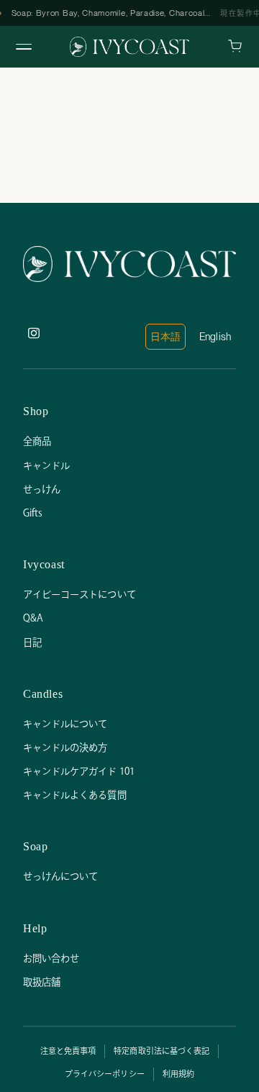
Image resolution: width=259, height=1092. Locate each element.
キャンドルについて (65, 724)
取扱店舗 (41, 982)
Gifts (32, 513)
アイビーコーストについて (79, 594)
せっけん (41, 489)
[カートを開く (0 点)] (234, 46)
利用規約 (178, 1074)
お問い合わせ (51, 958)
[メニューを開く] (24, 46)
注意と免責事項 (68, 1051)
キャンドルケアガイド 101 (79, 771)
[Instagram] (37, 336)
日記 (32, 642)
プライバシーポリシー (105, 1074)
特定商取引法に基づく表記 (161, 1051)
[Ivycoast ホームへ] (129, 47)
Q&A (33, 618)
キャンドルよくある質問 (75, 795)
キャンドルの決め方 (65, 747)
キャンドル (46, 465)
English (215, 336)
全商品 (37, 441)
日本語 (165, 336)
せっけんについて (60, 876)
